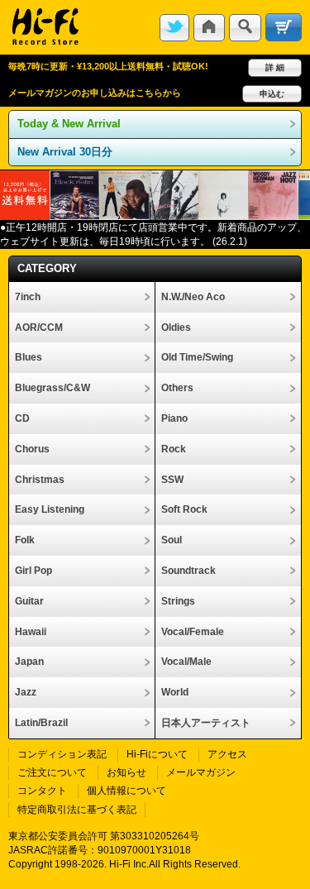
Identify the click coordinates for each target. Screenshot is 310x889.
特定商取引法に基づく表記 (76, 810)
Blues (28, 357)
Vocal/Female (192, 632)
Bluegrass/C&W (52, 388)
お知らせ (126, 772)
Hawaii (30, 632)
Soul (171, 540)
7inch (28, 297)
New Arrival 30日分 (64, 152)
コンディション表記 (62, 754)
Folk (25, 540)
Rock (173, 449)
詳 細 (274, 67)
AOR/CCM (39, 327)
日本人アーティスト (205, 723)
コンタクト (42, 791)
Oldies (176, 327)
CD (22, 418)
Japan (29, 662)
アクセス (227, 754)
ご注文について (52, 772)
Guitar (29, 601)
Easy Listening (49, 509)
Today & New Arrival (69, 123)
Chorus (32, 449)
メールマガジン (201, 772)
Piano (174, 418)
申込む (272, 93)
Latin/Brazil (41, 723)
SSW (172, 480)
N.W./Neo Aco (193, 297)
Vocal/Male (186, 662)
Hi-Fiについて (157, 754)
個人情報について (126, 791)
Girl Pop (33, 571)
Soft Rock (184, 509)
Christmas (39, 480)
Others (177, 388)
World (174, 692)
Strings (178, 601)
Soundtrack (188, 571)
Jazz (25, 692)
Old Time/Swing (197, 357)
